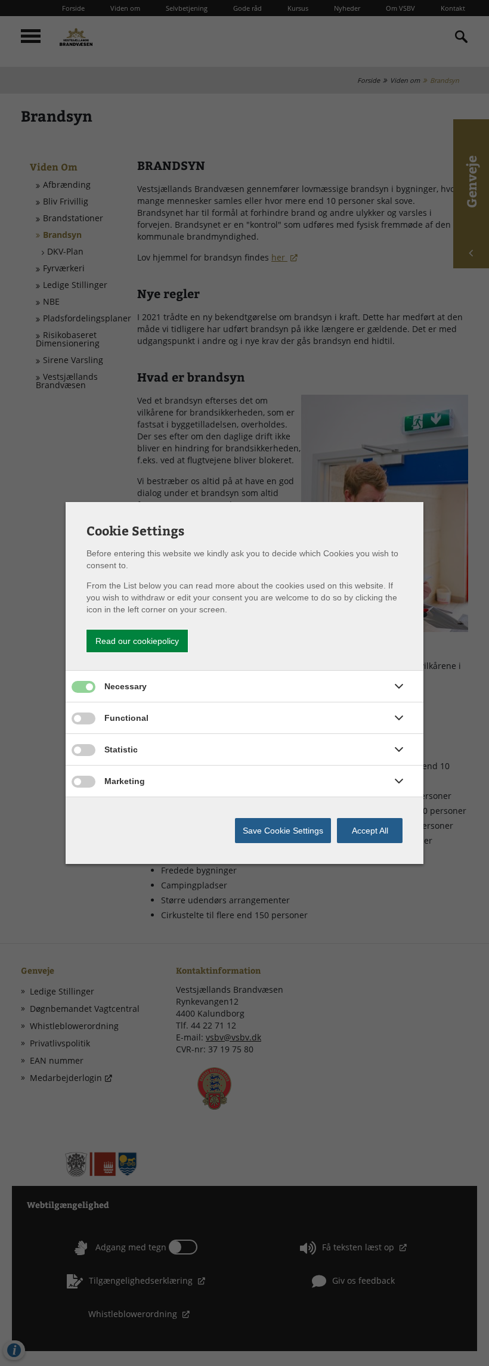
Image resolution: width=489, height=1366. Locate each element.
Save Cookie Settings (283, 830)
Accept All (370, 830)
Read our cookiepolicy (137, 641)
